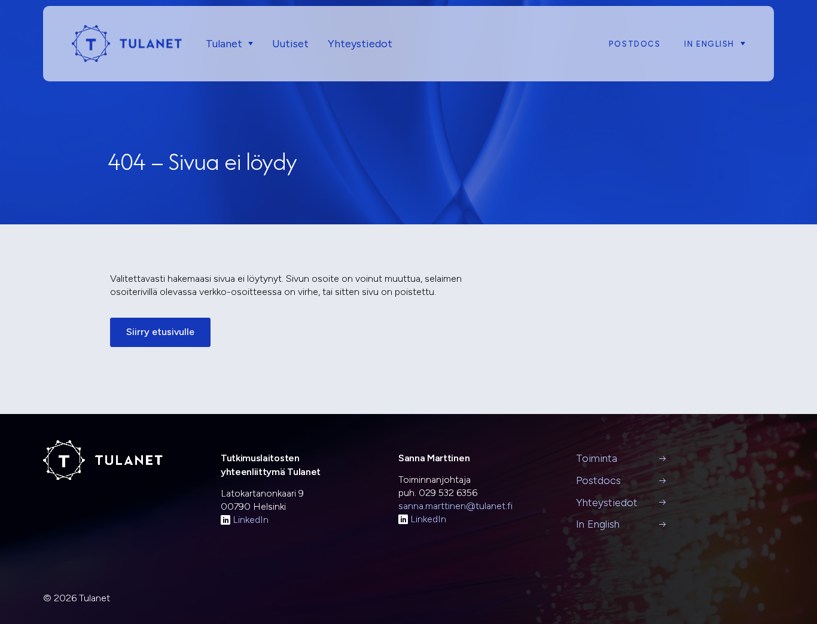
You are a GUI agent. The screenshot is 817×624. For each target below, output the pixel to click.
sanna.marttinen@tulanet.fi (455, 506)
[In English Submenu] (739, 44)
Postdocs (634, 43)
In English (709, 43)
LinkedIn (251, 519)
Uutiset (290, 43)
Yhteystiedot (360, 43)
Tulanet (224, 43)
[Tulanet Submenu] (247, 43)
